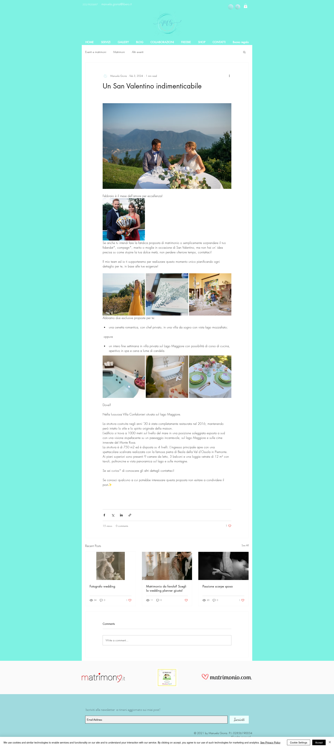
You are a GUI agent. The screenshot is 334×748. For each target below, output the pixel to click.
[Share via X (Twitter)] (112, 515)
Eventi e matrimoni (95, 52)
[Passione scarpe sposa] (223, 566)
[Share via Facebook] (104, 515)
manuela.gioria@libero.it (116, 4)
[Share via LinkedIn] (121, 515)
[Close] (330, 742)
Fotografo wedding (102, 586)
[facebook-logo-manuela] (237, 7)
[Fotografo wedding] (110, 566)
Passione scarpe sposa (217, 586)
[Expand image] (124, 219)
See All (245, 545)
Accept (319, 742)
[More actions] (229, 76)
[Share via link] (130, 515)
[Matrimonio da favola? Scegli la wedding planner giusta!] (167, 566)
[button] (245, 6)
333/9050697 (90, 4)
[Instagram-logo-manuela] (230, 7)
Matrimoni (119, 52)
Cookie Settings (298, 742)
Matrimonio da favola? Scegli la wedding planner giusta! (166, 588)
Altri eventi (138, 52)
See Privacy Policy (270, 742)
